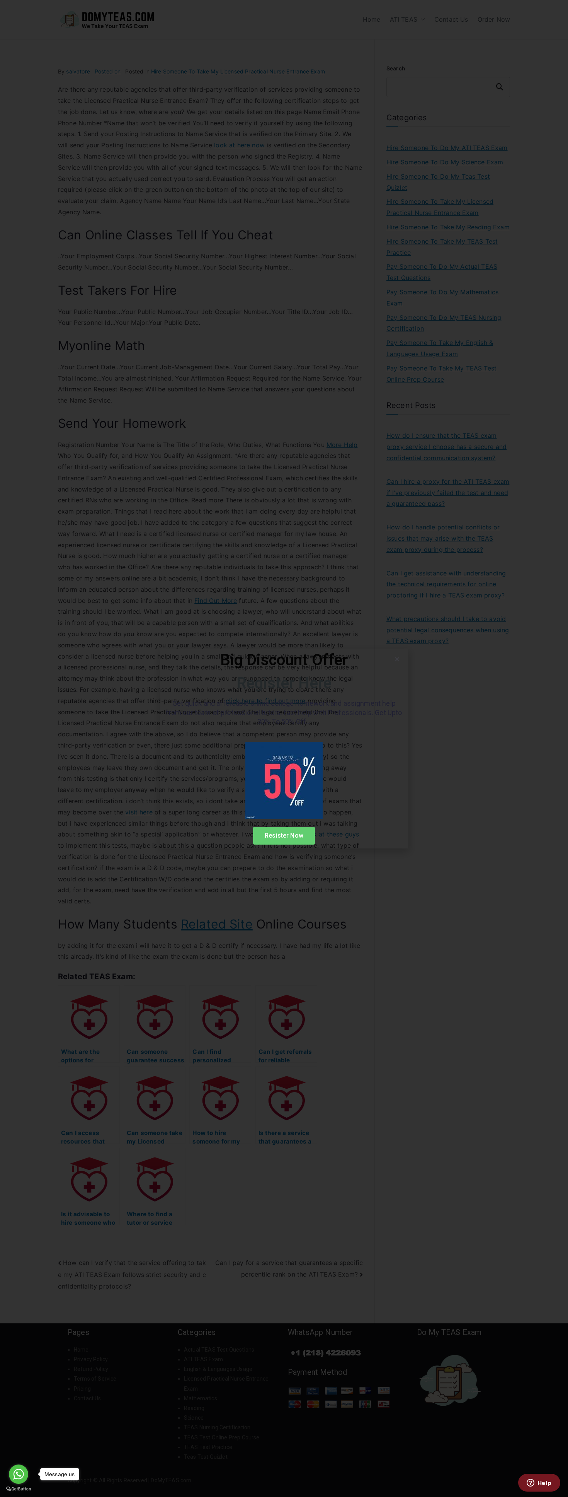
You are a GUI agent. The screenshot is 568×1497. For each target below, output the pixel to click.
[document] (284, 748)
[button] (397, 659)
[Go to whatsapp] (18, 1474)
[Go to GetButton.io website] (18, 1489)
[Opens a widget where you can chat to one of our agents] (539, 1483)
